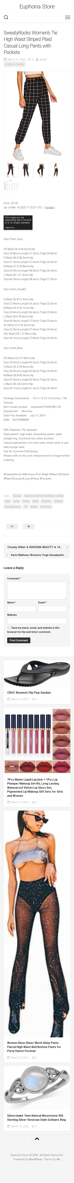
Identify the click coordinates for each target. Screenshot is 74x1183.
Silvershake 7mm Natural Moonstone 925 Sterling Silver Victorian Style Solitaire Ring (36, 1117)
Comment (14, 578)
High (7, 501)
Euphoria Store (37, 6)
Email (42, 602)
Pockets (46, 501)
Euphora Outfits (14, 64)
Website (12, 614)
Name (11, 602)
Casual (17, 495)
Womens (46, 506)
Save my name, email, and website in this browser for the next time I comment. (33, 629)
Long (16, 501)
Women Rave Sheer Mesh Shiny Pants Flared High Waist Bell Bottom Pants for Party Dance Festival (34, 1047)
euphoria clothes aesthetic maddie (43, 495)
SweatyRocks (12, 506)
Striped (58, 501)
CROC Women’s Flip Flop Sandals (29, 692)
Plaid (35, 501)
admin (43, 59)
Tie (25, 506)
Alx (58, 1159)
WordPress (35, 1159)
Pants (26, 501)
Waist (34, 506)
